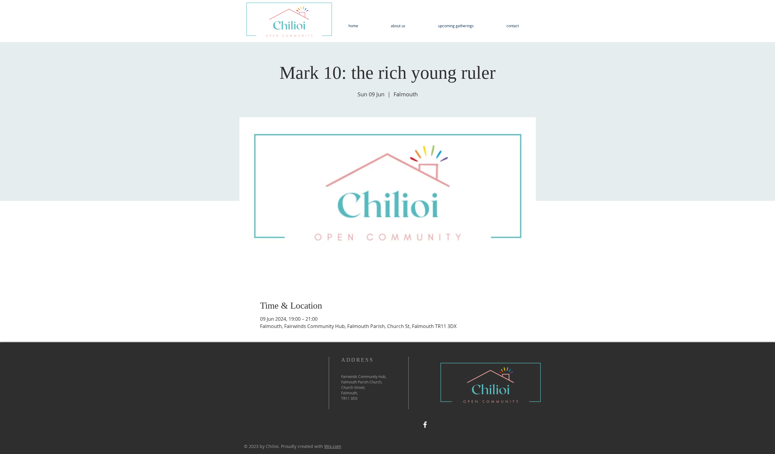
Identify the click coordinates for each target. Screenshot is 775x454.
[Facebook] (425, 424)
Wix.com (332, 446)
